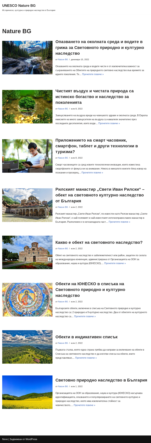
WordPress (31, 439)
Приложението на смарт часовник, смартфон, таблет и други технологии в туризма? (96, 146)
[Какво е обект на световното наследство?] (27, 252)
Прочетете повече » (93, 74)
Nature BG (63, 59)
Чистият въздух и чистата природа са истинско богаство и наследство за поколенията (94, 97)
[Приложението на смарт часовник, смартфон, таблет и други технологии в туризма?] (27, 156)
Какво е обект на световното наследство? (99, 242)
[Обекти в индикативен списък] (27, 347)
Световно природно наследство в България (101, 380)
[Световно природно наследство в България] (27, 392)
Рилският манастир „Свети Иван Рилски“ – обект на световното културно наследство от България (100, 195)
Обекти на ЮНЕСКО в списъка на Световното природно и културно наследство (90, 290)
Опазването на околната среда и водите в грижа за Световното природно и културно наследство (99, 47)
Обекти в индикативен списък (86, 337)
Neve (5, 439)
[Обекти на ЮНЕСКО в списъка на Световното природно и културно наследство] (27, 299)
